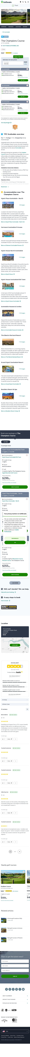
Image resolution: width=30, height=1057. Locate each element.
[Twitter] (19, 989)
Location (18, 26)
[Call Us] (25, 2)
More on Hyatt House (7, 274)
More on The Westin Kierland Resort (11, 357)
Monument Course (18, 559)
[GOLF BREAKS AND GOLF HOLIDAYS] (6, 2)
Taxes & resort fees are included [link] (23, 77)
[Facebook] (6, 989)
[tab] (3, 26)
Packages (11, 26)
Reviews (25, 26)
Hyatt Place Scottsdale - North (10, 501)
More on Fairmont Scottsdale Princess (11, 245)
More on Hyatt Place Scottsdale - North (12, 222)
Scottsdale (18, 148)
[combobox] (15, 1031)
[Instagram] (9, 989)
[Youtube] (23, 989)
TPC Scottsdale (6, 32)
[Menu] (28, 1)
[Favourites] (20, 2)
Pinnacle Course (6, 560)
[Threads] (16, 989)
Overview (3, 26)
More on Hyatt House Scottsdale (10, 301)
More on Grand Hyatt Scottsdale (10, 384)
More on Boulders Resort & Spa (9, 411)
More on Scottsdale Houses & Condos (11, 330)
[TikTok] (13, 989)
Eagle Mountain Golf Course (9, 473)
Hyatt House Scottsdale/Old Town (11, 457)
